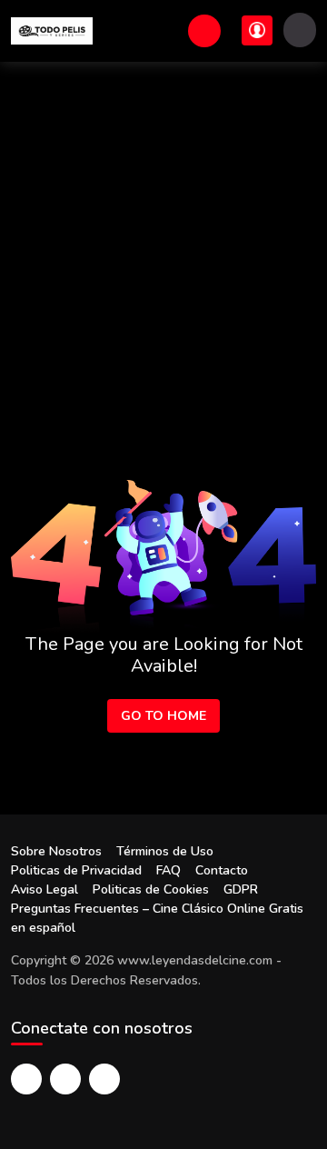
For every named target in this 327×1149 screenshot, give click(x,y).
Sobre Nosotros (56, 851)
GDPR (240, 889)
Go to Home (163, 715)
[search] (204, 31)
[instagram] (104, 1079)
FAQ (168, 870)
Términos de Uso (164, 851)
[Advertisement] (163, 234)
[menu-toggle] (299, 30)
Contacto (221, 870)
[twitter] (65, 1079)
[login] (257, 30)
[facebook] (26, 1079)
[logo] (52, 31)
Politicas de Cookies (151, 889)
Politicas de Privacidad (76, 870)
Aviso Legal (44, 889)
